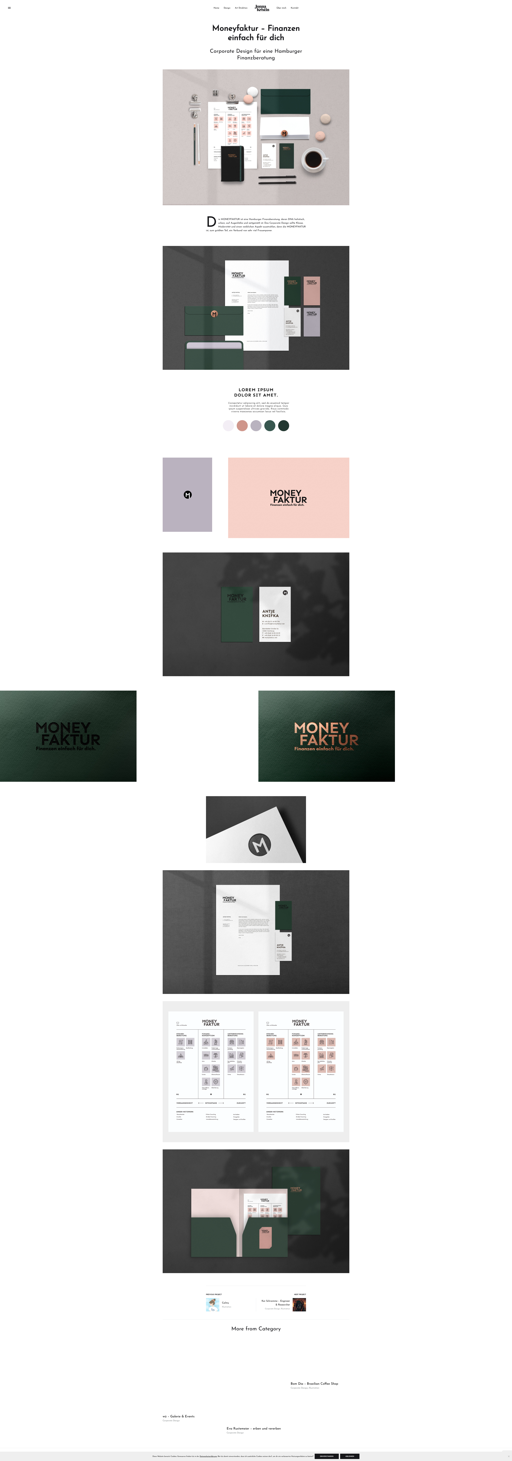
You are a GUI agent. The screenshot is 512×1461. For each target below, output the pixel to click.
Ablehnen (349, 1456)
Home (216, 8)
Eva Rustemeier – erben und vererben (254, 1428)
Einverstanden (326, 1456)
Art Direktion (241, 8)
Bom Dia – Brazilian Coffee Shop (314, 1383)
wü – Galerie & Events (179, 1416)
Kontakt (295, 8)
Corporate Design (171, 1421)
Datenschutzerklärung (208, 1456)
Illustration (314, 1388)
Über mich (281, 8)
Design (227, 8)
